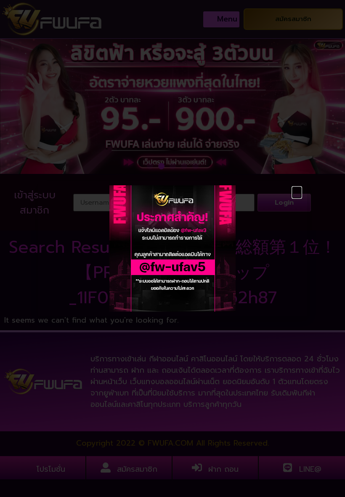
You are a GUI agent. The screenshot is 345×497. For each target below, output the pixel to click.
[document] (172, 248)
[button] (297, 192)
